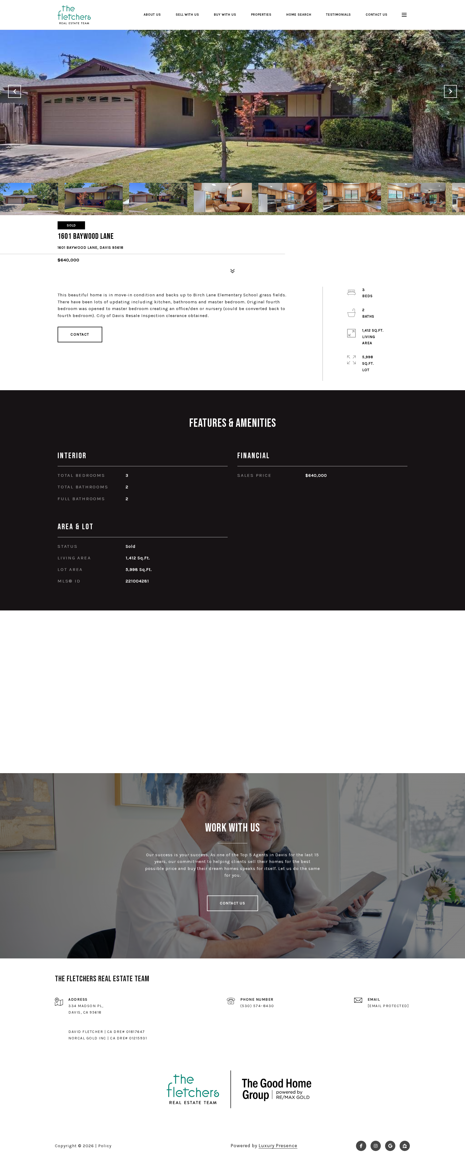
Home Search (298, 14)
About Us (152, 14)
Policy (104, 1145)
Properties (261, 14)
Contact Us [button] (232, 903)
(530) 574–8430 (257, 1006)
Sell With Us (187, 14)
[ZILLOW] (404, 1145)
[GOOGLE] (390, 1145)
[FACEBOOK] (361, 1145)
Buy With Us (225, 14)
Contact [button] (80, 334)
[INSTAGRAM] (375, 1145)
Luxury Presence (278, 1146)
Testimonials (338, 14)
